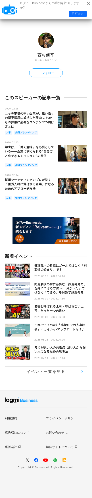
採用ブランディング (26, 132)
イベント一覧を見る (46, 372)
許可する (78, 13)
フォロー (46, 73)
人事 (8, 132)
